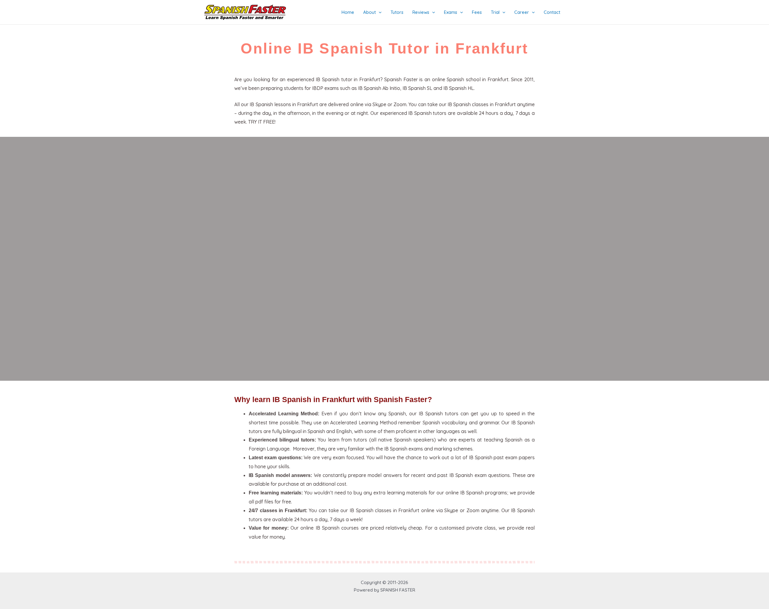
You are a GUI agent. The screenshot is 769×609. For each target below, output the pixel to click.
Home (348, 12)
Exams (450, 12)
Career (521, 12)
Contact (552, 12)
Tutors (397, 12)
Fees (477, 12)
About (369, 12)
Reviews (420, 12)
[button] (378, 12)
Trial (495, 12)
